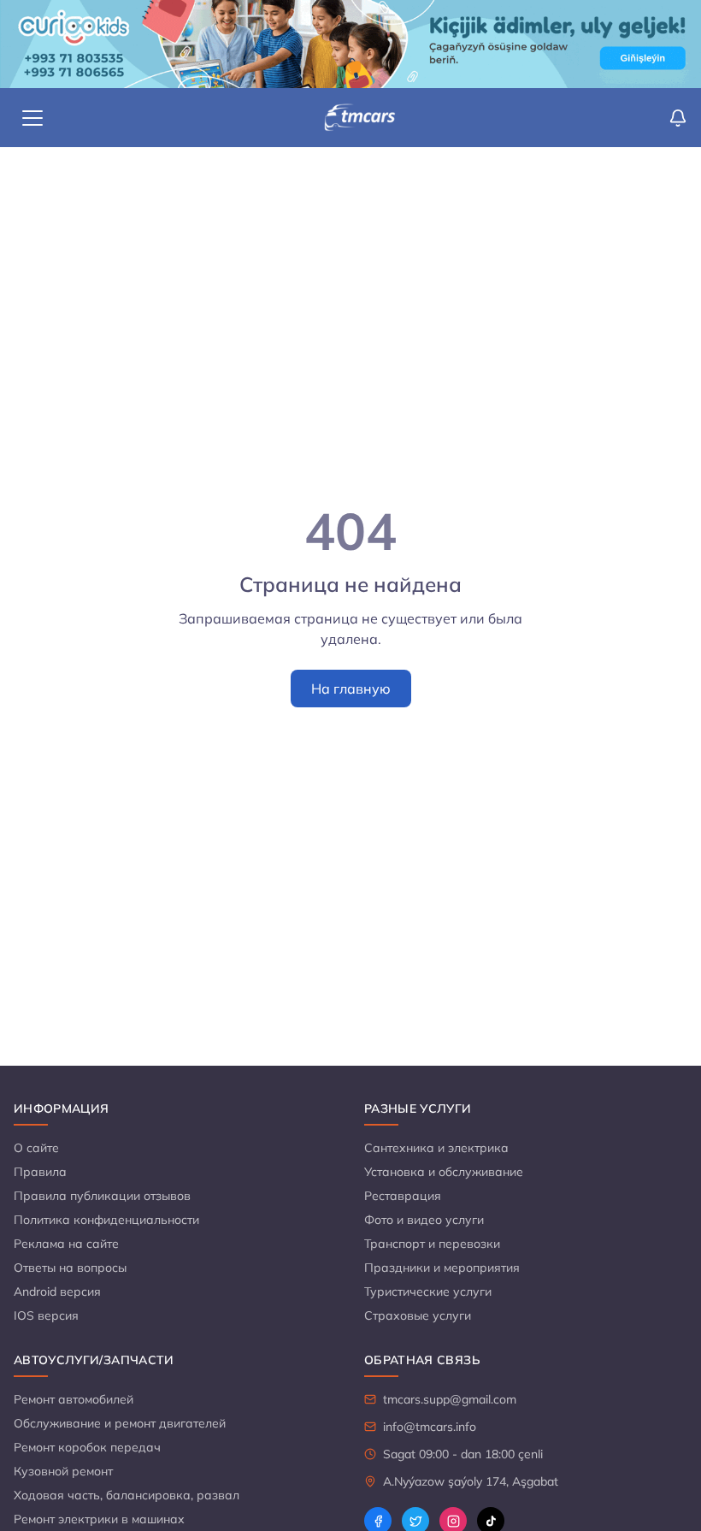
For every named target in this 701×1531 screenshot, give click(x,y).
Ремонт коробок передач (87, 1447)
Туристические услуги (428, 1291)
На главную (351, 688)
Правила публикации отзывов (102, 1195)
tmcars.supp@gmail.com (449, 1399)
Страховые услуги (417, 1315)
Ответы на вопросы (70, 1267)
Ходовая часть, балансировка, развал (126, 1495)
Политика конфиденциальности (106, 1219)
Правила (40, 1171)
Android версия (57, 1291)
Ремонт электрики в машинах (99, 1519)
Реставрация (402, 1195)
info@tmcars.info (429, 1426)
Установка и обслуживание (443, 1171)
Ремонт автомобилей (73, 1399)
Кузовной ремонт (63, 1471)
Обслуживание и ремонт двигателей (120, 1423)
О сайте (36, 1148)
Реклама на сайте (66, 1243)
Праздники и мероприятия (442, 1267)
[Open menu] (32, 118)
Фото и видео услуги (424, 1219)
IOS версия (46, 1315)
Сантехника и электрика (436, 1148)
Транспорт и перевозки (432, 1243)
